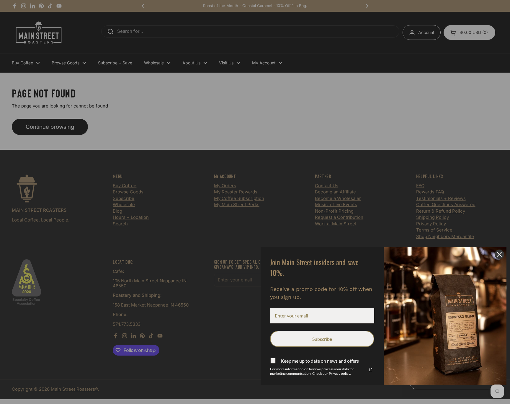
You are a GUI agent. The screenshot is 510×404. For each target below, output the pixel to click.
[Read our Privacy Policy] (370, 369)
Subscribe (322, 339)
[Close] (499, 254)
